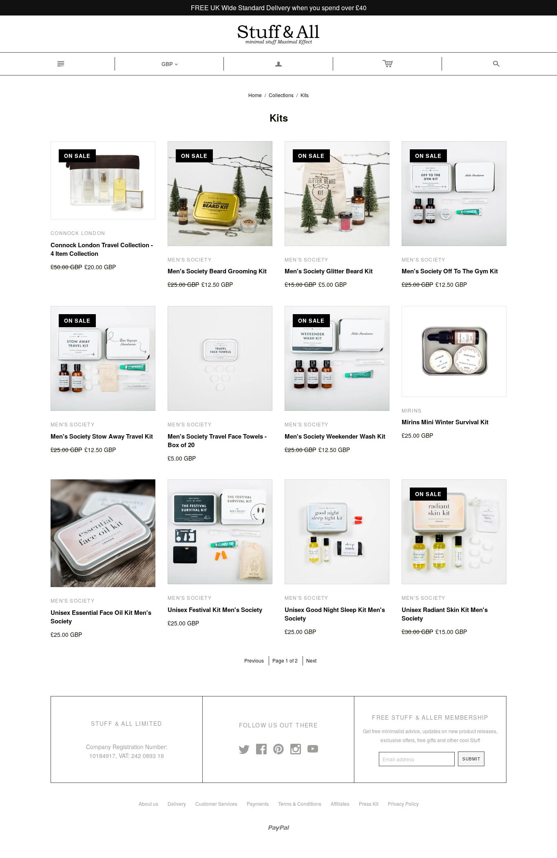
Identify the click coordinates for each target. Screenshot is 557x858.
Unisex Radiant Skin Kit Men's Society (445, 614)
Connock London (78, 232)
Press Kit (368, 803)
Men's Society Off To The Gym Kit (450, 270)
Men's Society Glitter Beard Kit (329, 270)
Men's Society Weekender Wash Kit (335, 436)
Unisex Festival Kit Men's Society (215, 609)
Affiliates (340, 803)
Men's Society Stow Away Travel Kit (102, 436)
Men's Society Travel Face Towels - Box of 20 (217, 440)
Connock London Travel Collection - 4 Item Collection (102, 249)
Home (255, 94)
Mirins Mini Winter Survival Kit (445, 421)
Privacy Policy (403, 803)
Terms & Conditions (299, 803)
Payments (258, 803)
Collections (281, 94)
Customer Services (216, 803)
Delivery (177, 803)
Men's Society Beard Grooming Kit (217, 270)
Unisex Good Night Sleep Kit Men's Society (335, 614)
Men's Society (190, 259)
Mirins (412, 410)
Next (311, 660)
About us (148, 803)
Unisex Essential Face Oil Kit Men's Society (101, 616)
